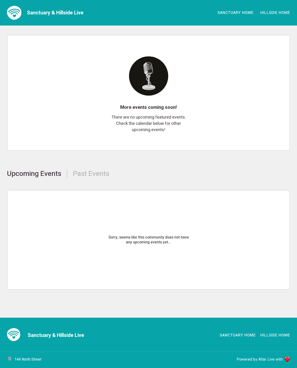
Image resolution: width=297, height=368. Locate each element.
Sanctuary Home (235, 12)
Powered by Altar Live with (260, 359)
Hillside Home (275, 12)
